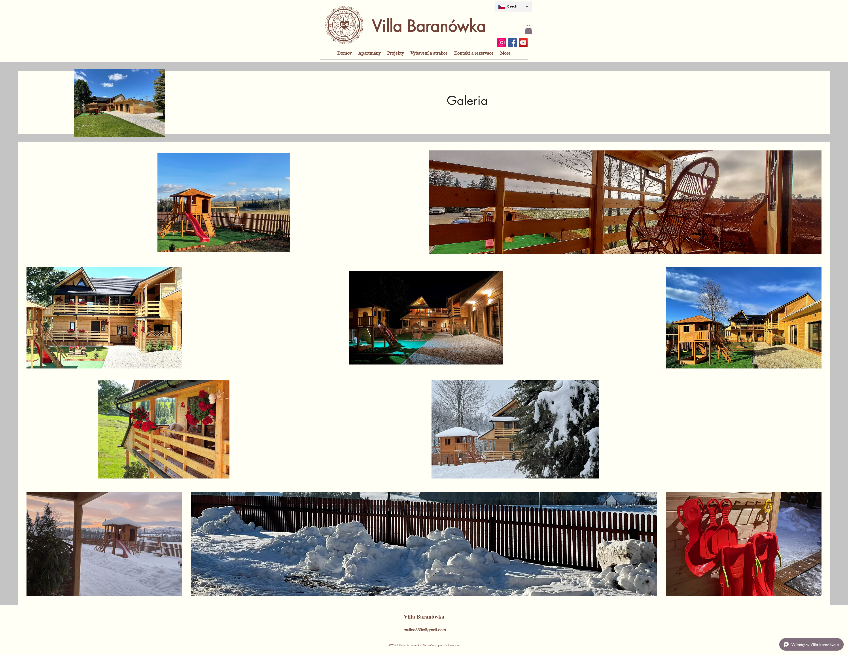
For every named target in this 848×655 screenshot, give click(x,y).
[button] (528, 29)
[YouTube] (523, 42)
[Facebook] (512, 42)
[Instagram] (501, 42)
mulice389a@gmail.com (425, 629)
